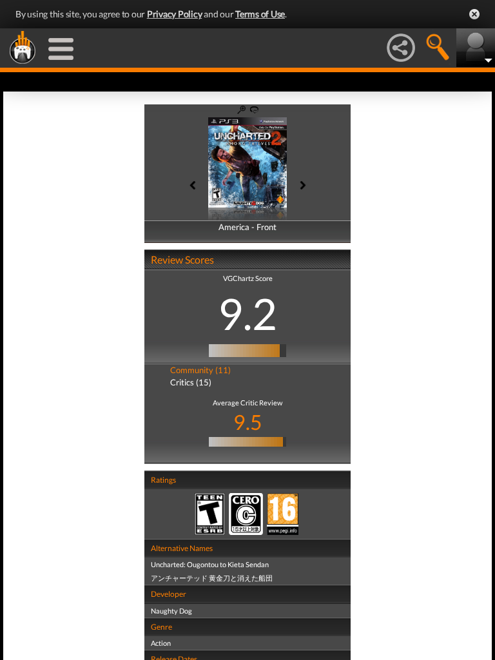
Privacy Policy (174, 13)
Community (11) (200, 370)
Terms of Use (260, 13)
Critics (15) (190, 382)
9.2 (247, 313)
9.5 (247, 421)
